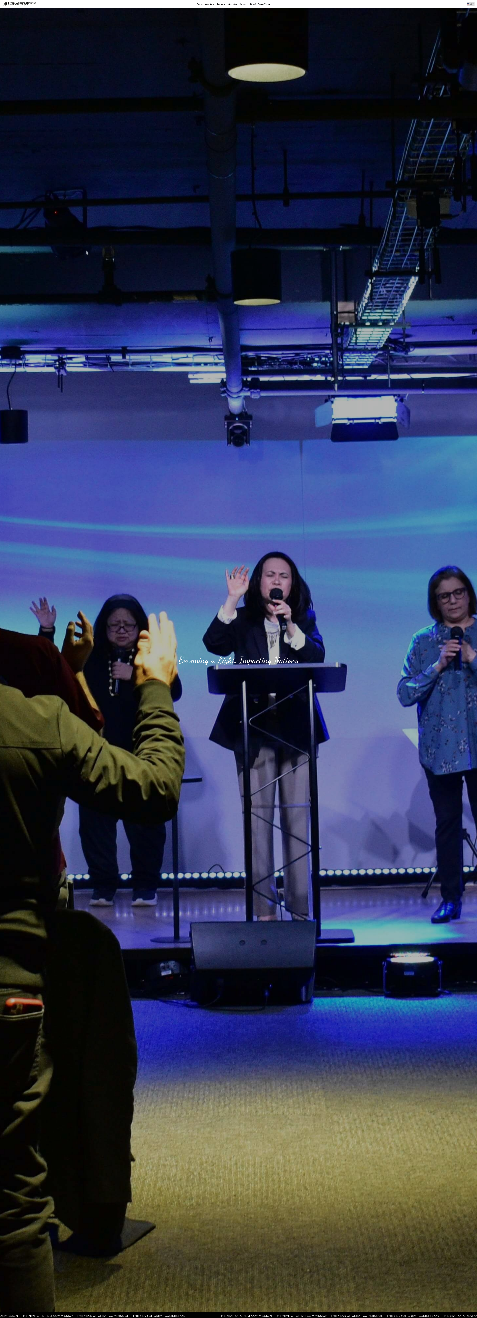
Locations (209, 4)
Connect (243, 4)
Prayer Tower (264, 4)
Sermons (221, 4)
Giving (253, 4)
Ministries (232, 4)
